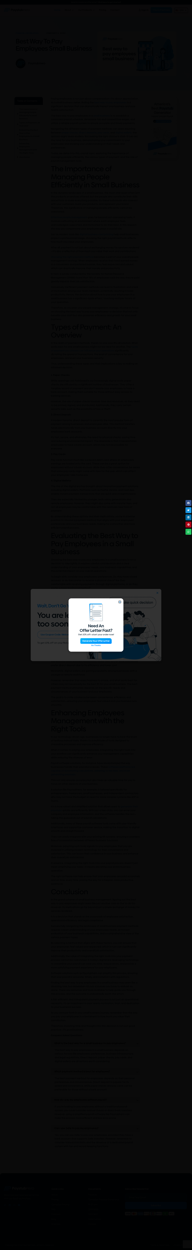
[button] (188, 503)
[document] (96, 625)
